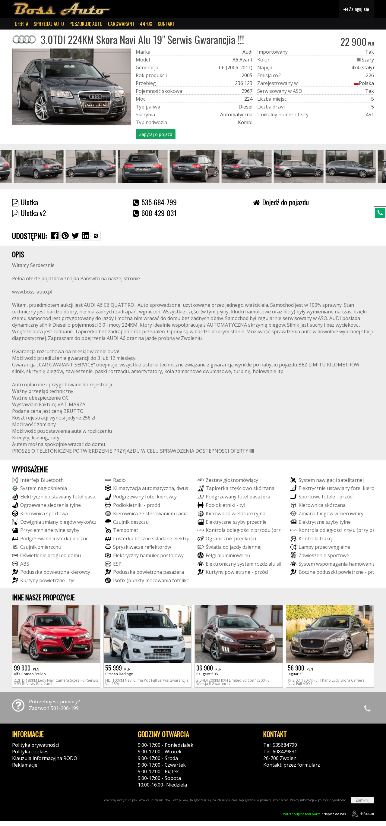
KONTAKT (166, 23)
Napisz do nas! (314, 814)
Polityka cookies (30, 751)
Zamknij (362, 800)
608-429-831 (159, 212)
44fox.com (367, 814)
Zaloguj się (358, 9)
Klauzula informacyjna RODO (44, 758)
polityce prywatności (332, 800)
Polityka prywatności (35, 745)
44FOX (146, 23)
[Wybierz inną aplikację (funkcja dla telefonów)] (96, 236)
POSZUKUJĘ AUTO (86, 23)
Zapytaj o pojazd (155, 134)
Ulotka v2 (33, 212)
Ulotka (29, 201)
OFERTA (21, 23)
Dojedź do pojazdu (285, 201)
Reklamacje (24, 765)
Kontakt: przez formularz (291, 765)
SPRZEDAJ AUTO (49, 23)
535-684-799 (159, 201)
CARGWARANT (121, 23)
